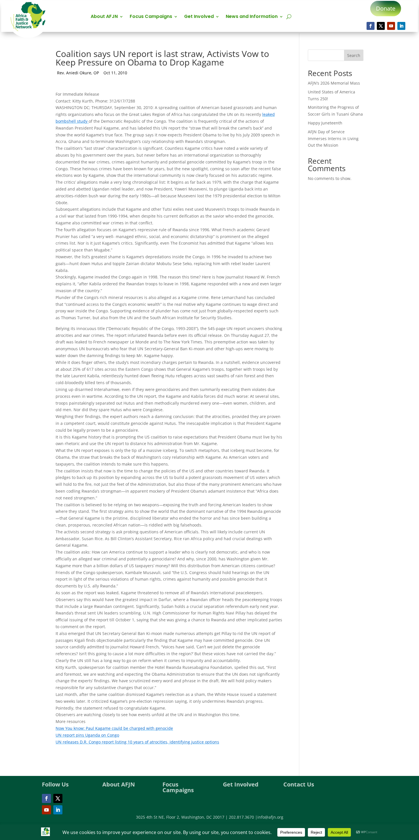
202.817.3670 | (243, 817)
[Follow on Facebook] (371, 26)
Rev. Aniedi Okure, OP (78, 72)
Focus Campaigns (151, 17)
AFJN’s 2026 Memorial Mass (334, 83)
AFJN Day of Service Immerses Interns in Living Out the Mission (333, 138)
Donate (385, 8)
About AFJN (104, 17)
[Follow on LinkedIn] (401, 26)
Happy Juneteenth (325, 123)
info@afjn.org (270, 817)
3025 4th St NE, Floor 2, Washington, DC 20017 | (182, 817)
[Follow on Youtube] (391, 26)
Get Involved (199, 17)
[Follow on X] (381, 26)
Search (353, 55)
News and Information (252, 17)
